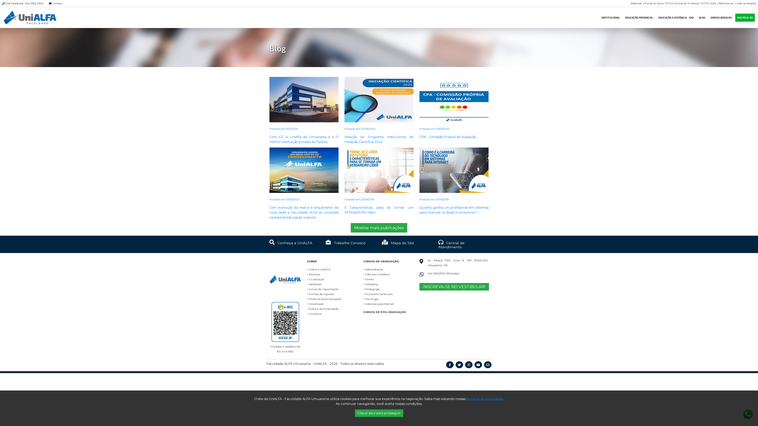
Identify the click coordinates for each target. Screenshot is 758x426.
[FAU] (285, 271)
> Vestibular (314, 284)
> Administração (373, 269)
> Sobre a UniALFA (318, 269)
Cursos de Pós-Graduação (384, 312)
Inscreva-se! (745, 17)
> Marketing (370, 284)
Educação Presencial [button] (639, 17)
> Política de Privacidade (323, 308)
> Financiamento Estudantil (324, 299)
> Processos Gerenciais (378, 294)
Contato (57, 3)
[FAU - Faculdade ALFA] (30, 17)
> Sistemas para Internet (378, 304)
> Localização (315, 279)
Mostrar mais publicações (379, 227)
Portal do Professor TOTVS (692, 3)
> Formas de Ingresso (320, 294)
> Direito (368, 279)
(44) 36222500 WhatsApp (443, 273)
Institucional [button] (610, 17)
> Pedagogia (371, 289)
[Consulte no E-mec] (285, 313)
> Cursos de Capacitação (323, 289)
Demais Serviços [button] (721, 17)
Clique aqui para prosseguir (379, 413)
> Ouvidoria (314, 313)
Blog (702, 17)
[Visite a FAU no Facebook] (450, 364)
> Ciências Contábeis (376, 274)
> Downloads (315, 304)
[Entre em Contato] (488, 364)
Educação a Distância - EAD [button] (676, 17)
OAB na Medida (746, 3)
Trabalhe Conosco (349, 243)
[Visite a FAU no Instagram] (469, 364)
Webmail (636, 3)
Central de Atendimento (451, 245)
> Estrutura (313, 274)
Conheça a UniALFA (294, 243)
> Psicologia (370, 299)
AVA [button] (713, 3)
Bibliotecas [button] (726, 3)
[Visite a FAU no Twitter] (459, 364)
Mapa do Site (402, 243)
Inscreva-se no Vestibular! (454, 286)
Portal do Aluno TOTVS (659, 3)
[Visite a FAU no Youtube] (478, 364)
